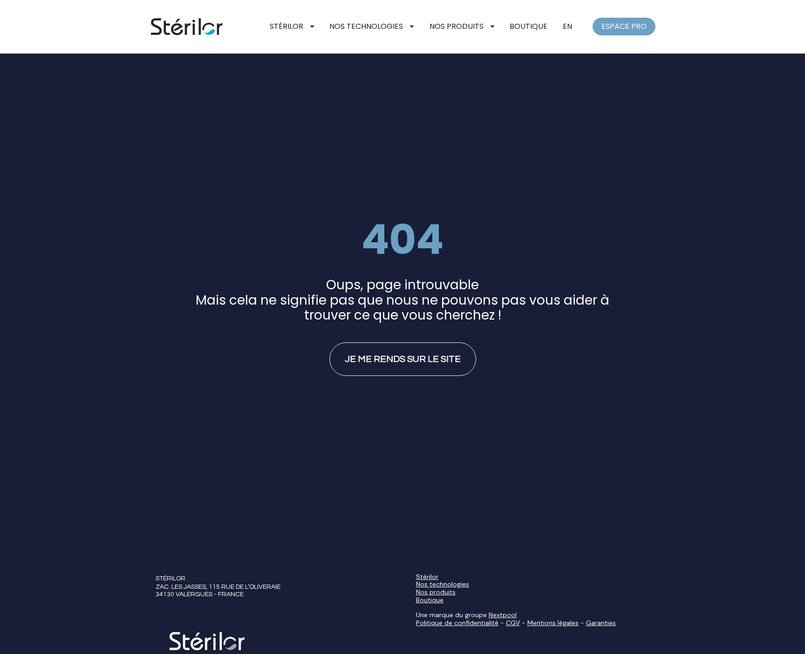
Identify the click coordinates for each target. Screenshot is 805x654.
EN (567, 26)
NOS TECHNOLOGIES (366, 26)
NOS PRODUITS (457, 26)
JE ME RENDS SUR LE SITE (403, 359)
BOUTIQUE (528, 26)
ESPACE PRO (624, 26)
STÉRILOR (286, 26)
